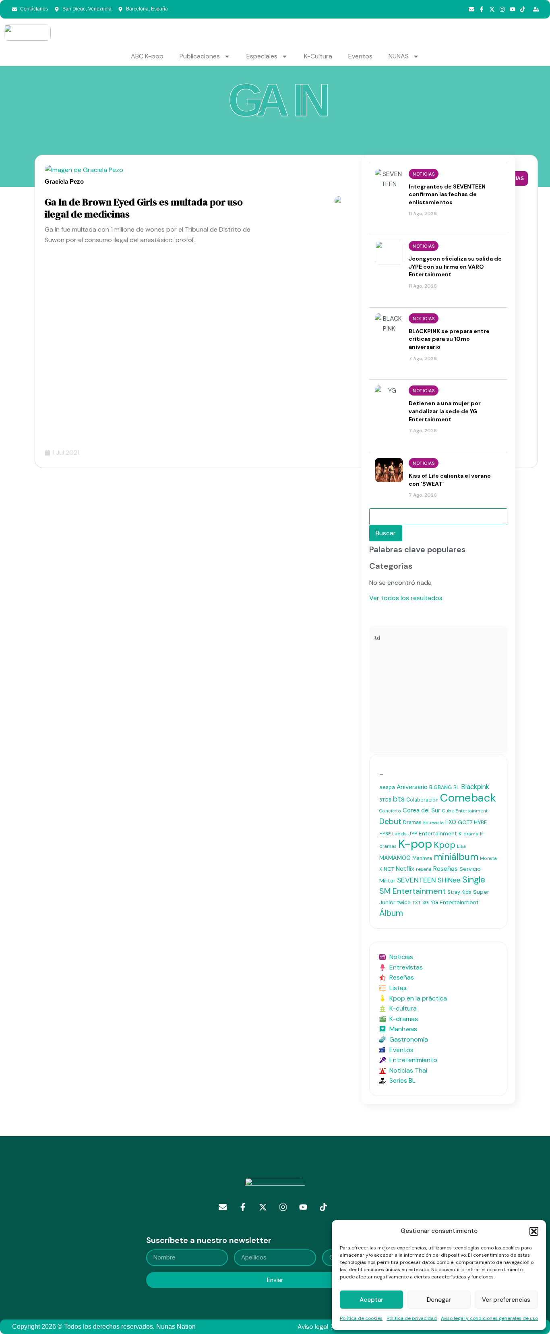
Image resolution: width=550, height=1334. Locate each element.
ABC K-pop (147, 56)
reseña (424, 869)
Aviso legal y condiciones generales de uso (489, 1318)
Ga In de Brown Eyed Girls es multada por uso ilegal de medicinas (144, 208)
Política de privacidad (412, 1318)
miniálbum (456, 857)
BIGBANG (440, 787)
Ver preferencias (506, 1300)
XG (425, 902)
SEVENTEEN (416, 880)
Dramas (412, 822)
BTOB (385, 800)
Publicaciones (200, 56)
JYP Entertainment (432, 833)
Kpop (444, 845)
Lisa (461, 846)
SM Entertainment (412, 891)
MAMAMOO (395, 858)
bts (399, 799)
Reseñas (445, 868)
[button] (534, 1231)
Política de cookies (361, 1318)
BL (456, 787)
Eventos (360, 56)
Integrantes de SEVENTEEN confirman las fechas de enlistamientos (447, 194)
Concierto (390, 811)
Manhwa (422, 858)
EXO (450, 822)
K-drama (468, 834)
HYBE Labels (393, 834)
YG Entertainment (454, 902)
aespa (387, 787)
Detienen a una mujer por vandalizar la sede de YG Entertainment (445, 411)
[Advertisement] (438, 699)
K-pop (415, 843)
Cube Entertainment (465, 811)
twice (404, 902)
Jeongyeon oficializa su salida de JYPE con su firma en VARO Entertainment (455, 266)
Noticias (423, 174)
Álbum (391, 913)
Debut (390, 821)
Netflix (405, 869)
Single (473, 879)
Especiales (261, 56)
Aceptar (371, 1300)
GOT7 (465, 822)
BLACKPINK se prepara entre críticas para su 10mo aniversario (449, 338)
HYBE (480, 822)
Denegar (439, 1300)
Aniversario (412, 787)
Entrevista (433, 822)
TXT (416, 902)
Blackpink (475, 786)
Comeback (468, 797)
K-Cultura (318, 56)
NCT (389, 869)
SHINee (449, 880)
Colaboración (422, 800)
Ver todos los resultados (405, 598)
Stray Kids (459, 892)
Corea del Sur (421, 810)
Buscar (386, 533)
